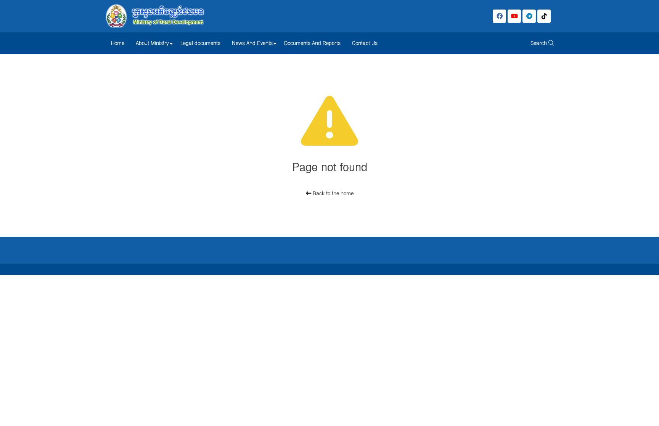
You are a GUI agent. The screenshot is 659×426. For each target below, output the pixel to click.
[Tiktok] (544, 16)
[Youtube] (514, 16)
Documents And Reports (312, 43)
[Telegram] (529, 16)
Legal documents (200, 43)
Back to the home (332, 193)
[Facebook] (499, 16)
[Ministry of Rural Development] (154, 16)
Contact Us (365, 43)
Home (117, 43)
